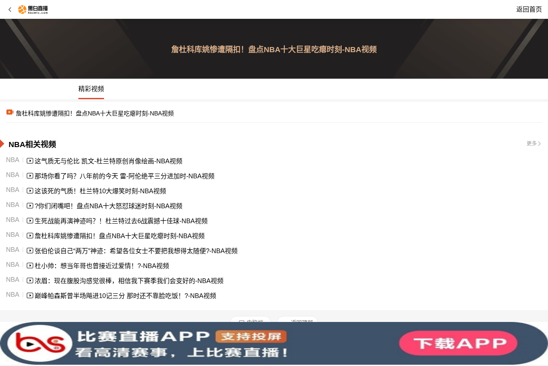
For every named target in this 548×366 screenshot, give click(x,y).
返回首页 (529, 9)
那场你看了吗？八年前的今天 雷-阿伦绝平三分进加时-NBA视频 (124, 176)
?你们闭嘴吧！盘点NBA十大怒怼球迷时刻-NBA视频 (108, 206)
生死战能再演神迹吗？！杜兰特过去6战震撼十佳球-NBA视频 (121, 220)
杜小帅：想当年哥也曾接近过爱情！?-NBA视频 (102, 265)
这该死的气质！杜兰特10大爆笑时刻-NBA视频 (100, 191)
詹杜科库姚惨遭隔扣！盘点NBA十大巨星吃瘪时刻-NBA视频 (120, 235)
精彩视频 (91, 88)
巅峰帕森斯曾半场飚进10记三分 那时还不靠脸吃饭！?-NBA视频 (125, 295)
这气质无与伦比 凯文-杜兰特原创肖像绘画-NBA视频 (108, 161)
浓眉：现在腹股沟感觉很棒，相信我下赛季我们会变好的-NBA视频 (129, 280)
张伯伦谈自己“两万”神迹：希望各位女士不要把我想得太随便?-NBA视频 (136, 250)
